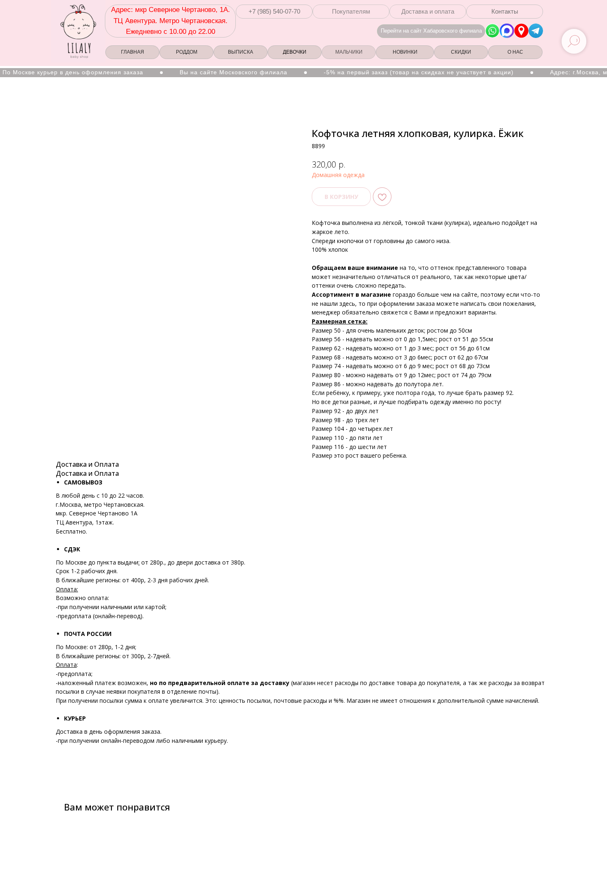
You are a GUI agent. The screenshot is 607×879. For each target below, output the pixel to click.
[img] (521, 31)
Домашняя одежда (338, 175)
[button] (274, 12)
